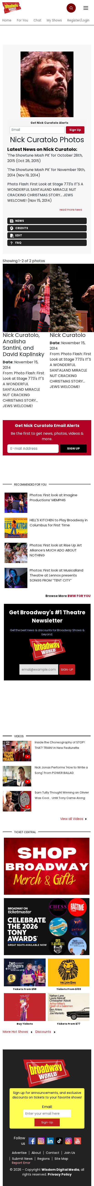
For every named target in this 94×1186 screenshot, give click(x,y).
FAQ (18, 243)
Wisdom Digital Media (60, 1169)
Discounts (43, 1031)
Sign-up (67, 669)
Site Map (61, 1158)
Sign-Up (47, 1122)
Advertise (19, 1153)
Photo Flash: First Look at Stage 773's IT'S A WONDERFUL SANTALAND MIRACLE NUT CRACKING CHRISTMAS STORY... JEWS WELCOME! (45, 192)
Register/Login (78, 20)
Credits (21, 228)
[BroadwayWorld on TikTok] (59, 1140)
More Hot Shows (16, 1031)
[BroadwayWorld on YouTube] (77, 1140)
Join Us (69, 1153)
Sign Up (75, 130)
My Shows (54, 20)
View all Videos (71, 819)
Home (6, 20)
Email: (47, 1106)
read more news (71, 210)
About (36, 1153)
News (19, 221)
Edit (18, 235)
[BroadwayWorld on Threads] (68, 1140)
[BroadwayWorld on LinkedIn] (50, 1140)
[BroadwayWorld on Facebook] (32, 1140)
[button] (71, 8)
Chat (37, 20)
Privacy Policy (60, 1174)
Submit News (22, 1158)
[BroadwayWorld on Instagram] (41, 1140)
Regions (43, 1158)
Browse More (68, 596)
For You (22, 20)
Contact (52, 1153)
